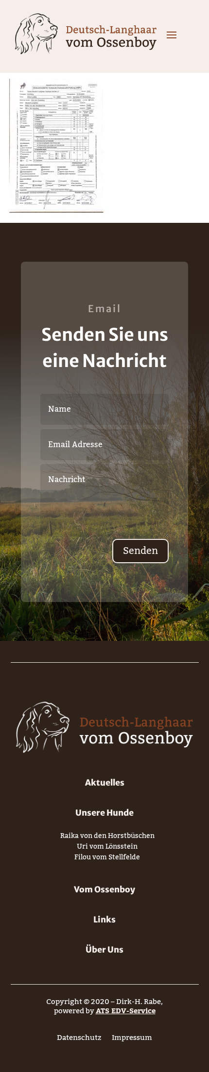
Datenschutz (79, 1040)
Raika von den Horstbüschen (107, 838)
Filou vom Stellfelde (107, 859)
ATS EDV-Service (126, 1011)
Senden (140, 551)
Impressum (132, 1040)
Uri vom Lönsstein (107, 848)
